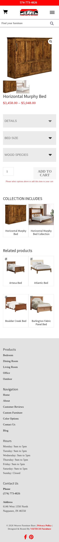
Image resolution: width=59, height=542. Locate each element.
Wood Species (16, 154)
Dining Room (10, 361)
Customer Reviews (13, 406)
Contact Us (9, 424)
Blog (5, 430)
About (6, 400)
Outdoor (7, 378)
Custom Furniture (12, 412)
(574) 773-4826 (11, 493)
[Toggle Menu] (52, 12)
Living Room (10, 366)
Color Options (11, 418)
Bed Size (11, 138)
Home (6, 394)
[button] (50, 41)
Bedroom (8, 355)
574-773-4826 (28, 2)
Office (6, 372)
